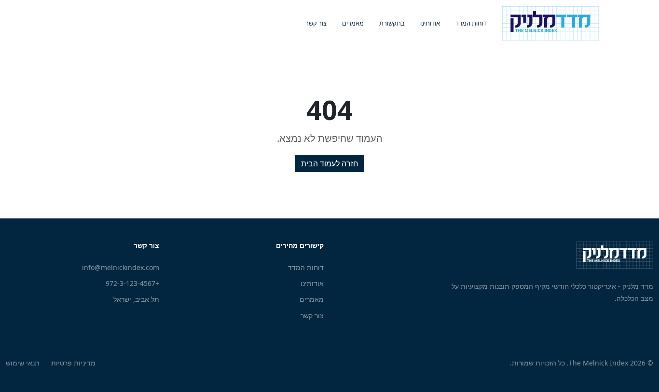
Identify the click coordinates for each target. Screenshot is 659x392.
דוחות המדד (471, 23)
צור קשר (316, 23)
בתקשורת (392, 23)
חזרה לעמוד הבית (329, 163)
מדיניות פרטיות (73, 362)
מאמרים (353, 23)
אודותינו (430, 23)
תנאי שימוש (23, 362)
